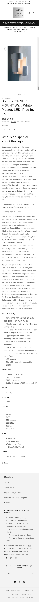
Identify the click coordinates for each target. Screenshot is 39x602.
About (6, 483)
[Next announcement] (35, 2)
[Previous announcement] (4, 2)
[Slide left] (14, 94)
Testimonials (9, 488)
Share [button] (6, 463)
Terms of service (26, 594)
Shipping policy (13, 597)
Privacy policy (14, 594)
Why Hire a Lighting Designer (15, 498)
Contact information (26, 597)
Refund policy (29, 590)
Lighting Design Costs (12, 493)
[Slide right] (24, 94)
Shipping (13, 121)
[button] (4, 13)
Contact (7, 502)
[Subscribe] (32, 573)
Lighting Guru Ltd (16, 590)
